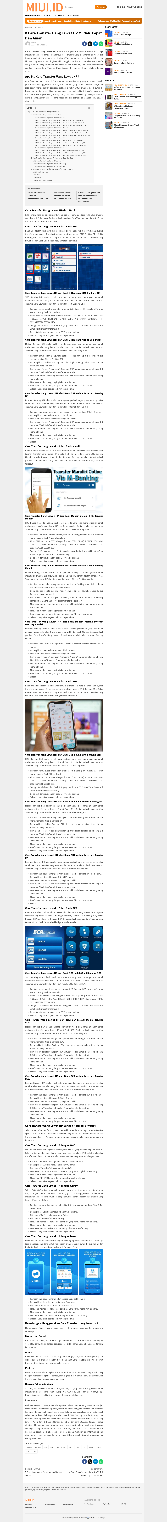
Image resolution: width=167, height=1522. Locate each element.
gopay (78, 1447)
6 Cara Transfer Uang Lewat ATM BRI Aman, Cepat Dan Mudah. (86, 1472)
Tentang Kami (30, 1508)
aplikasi (29, 1447)
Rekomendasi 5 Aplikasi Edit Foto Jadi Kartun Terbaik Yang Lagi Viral (81, 21)
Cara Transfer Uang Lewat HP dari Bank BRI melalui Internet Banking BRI (63, 125)
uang (34, 1451)
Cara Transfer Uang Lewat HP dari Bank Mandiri (52, 128)
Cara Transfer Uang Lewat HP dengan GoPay (51, 164)
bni (51, 1447)
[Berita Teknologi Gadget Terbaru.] (44, 6)
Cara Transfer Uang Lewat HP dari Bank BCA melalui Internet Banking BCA (63, 155)
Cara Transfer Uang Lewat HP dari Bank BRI (50, 118)
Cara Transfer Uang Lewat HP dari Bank (47, 115)
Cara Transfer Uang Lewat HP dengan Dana (50, 166)
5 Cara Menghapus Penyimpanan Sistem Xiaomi (43, 1472)
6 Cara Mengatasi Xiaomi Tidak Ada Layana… (126, 126)
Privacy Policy (49, 1504)
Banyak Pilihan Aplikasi (44, 180)
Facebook (90, 1504)
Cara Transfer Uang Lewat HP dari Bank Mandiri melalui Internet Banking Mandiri (65, 135)
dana (70, 1447)
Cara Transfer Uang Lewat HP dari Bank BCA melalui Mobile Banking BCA (62, 153)
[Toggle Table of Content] (88, 108)
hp (84, 1447)
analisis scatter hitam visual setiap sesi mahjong (41, 1487)
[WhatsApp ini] (101, 43)
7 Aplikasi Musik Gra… (123, 44)
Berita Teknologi (120, 94)
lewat (91, 1447)
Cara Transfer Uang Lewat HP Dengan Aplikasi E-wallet (53, 158)
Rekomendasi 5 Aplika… (124, 63)
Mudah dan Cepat (42, 172)
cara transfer (61, 1447)
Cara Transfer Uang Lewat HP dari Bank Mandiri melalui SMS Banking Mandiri (64, 130)
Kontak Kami (68, 1504)
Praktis (38, 177)
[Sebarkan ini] (84, 43)
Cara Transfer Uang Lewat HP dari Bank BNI (50, 138)
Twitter (108, 1504)
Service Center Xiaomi (121, 85)
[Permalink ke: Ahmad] (27, 43)
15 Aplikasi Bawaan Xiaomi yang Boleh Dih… (127, 116)
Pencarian (101, 7)
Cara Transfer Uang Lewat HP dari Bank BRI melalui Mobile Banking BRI (62, 123)
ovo (28, 1451)
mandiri (98, 1447)
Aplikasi (116, 42)
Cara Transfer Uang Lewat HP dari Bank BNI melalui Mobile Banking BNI (62, 143)
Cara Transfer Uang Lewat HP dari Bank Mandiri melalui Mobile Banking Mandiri (65, 133)
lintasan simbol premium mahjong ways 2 (109, 1487)
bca (46, 1447)
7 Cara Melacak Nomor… (124, 53)
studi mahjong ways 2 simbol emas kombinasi (52, 1490)
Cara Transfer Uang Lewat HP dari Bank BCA (50, 148)
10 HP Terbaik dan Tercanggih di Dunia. (127, 98)
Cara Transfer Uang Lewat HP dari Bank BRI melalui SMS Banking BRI (61, 120)
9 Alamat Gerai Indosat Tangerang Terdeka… (123, 107)
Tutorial (117, 32)
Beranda (28, 1504)
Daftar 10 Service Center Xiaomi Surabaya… (127, 88)
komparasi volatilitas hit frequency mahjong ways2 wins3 (76, 1487)
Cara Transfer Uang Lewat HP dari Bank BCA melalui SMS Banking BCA (62, 150)
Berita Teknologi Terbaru (70, 1518)
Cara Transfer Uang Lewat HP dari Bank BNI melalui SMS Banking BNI (61, 140)
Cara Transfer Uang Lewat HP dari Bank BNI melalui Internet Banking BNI (63, 145)
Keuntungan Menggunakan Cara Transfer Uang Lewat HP (53, 169)
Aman (38, 175)
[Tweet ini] (90, 43)
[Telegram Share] (95, 43)
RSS (125, 1504)
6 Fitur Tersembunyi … (123, 35)
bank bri (38, 1447)
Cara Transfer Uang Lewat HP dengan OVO (50, 161)
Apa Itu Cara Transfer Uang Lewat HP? (44, 111)
